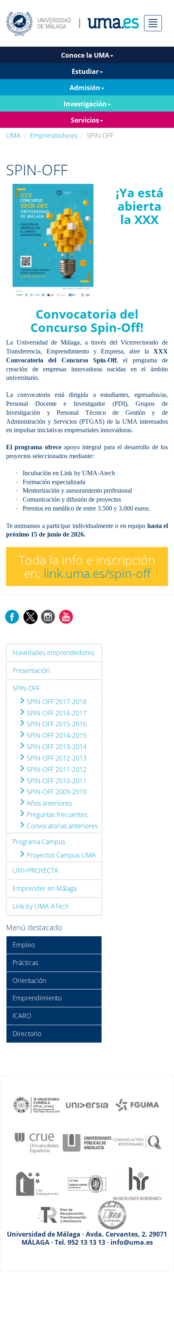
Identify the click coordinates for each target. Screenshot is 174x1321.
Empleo (24, 944)
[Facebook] (12, 616)
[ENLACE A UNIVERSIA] (87, 1104)
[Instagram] (48, 616)
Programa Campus (39, 841)
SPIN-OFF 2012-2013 (56, 758)
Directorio (27, 1033)
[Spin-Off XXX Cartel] (53, 241)
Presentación (31, 670)
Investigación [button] (85, 103)
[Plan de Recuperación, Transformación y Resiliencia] (62, 1214)
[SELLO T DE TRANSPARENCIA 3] (37, 1183)
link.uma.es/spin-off (97, 573)
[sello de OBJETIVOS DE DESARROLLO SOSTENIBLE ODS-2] (37, 1104)
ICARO (22, 1015)
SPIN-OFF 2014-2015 (56, 735)
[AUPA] (87, 1142)
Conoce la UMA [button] (85, 55)
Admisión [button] (85, 87)
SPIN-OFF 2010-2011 (56, 780)
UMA (13, 135)
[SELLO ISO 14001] (87, 1183)
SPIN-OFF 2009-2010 (56, 791)
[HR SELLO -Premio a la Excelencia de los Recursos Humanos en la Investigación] (137, 1183)
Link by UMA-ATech (41, 906)
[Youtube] (66, 616)
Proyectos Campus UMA (60, 855)
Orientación (29, 980)
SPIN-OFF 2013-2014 (56, 746)
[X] (30, 616)
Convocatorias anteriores (61, 825)
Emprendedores (53, 135)
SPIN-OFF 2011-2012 (56, 769)
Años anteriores (48, 803)
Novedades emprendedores (53, 652)
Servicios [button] (85, 120)
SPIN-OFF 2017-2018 (56, 701)
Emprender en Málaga (44, 888)
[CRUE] (37, 1142)
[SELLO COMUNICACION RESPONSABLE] (137, 1142)
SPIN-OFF (26, 688)
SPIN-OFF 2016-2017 (56, 713)
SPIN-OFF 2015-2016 (56, 724)
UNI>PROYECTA (35, 870)
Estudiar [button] (85, 71)
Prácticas (25, 962)
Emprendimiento (37, 997)
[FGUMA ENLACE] (137, 1104)
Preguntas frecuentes (56, 814)
